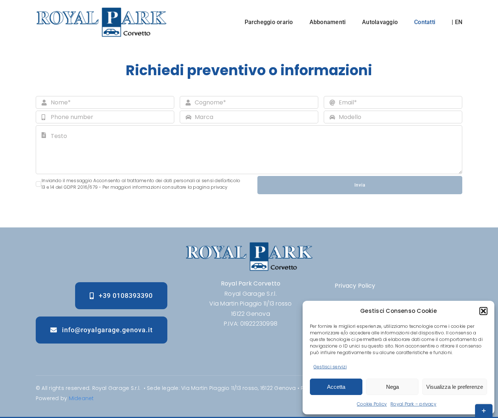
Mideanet (81, 398)
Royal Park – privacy (413, 404)
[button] (483, 311)
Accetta (336, 387)
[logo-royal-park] (101, 10)
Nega (392, 387)
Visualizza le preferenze (454, 387)
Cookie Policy (372, 404)
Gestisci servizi (330, 367)
